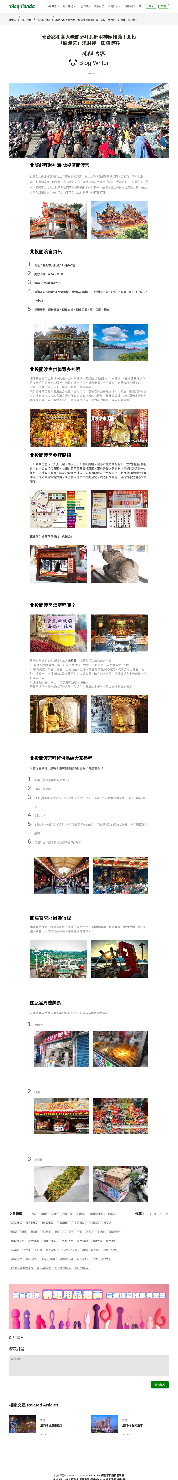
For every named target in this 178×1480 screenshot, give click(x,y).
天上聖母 (68, 1232)
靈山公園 (15, 1250)
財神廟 (44, 1214)
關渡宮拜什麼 (110, 1250)
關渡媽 (34, 1232)
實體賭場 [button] (52, 6)
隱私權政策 (117, 1475)
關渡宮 (107, 1223)
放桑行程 (99, 6)
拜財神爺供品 (81, 1268)
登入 (151, 6)
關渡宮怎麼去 (50, 1241)
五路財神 (67, 1214)
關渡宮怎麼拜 (17, 1241)
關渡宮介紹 (33, 1241)
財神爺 (55, 1214)
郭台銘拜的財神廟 (91, 1250)
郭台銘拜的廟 (70, 1250)
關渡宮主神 (16, 1259)
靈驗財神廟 (47, 1223)
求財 (34, 1214)
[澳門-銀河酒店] (104, 1426)
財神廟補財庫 (96, 1214)
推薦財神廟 (31, 1223)
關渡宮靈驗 (114, 1232)
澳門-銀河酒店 (132, 1425)
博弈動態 (85, 6)
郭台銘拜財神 (53, 1250)
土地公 (100, 1232)
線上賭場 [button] (68, 6)
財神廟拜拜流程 (63, 1268)
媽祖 (57, 1232)
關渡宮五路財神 (18, 1232)
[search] (140, 6)
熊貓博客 (94, 54)
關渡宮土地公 (44, 1268)
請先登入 (160, 1384)
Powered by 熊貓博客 (98, 1475)
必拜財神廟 (16, 1223)
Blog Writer (94, 63)
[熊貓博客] (22, 6)
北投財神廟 (78, 1223)
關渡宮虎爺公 (66, 1259)
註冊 (163, 6)
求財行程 (26, 20)
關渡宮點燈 (31, 1259)
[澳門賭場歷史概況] (22, 1426)
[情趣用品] (89, 1306)
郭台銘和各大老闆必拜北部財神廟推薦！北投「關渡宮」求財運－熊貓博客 (96, 20)
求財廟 (38, 1250)
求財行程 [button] (113, 6)
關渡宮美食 (67, 1241)
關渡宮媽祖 (82, 1259)
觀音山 (27, 1250)
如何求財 (80, 1214)
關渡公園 (110, 1241)
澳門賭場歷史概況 (51, 1425)
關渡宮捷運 (82, 1241)
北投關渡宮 (94, 1223)
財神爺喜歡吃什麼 (102, 1259)
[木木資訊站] (89, 120)
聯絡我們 (130, 6)
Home (12, 20)
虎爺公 (89, 1232)
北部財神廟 (43, 20)
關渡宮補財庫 (48, 1259)
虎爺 (79, 1232)
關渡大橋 (97, 1241)
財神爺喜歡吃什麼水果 (22, 1268)
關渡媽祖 (46, 1232)
